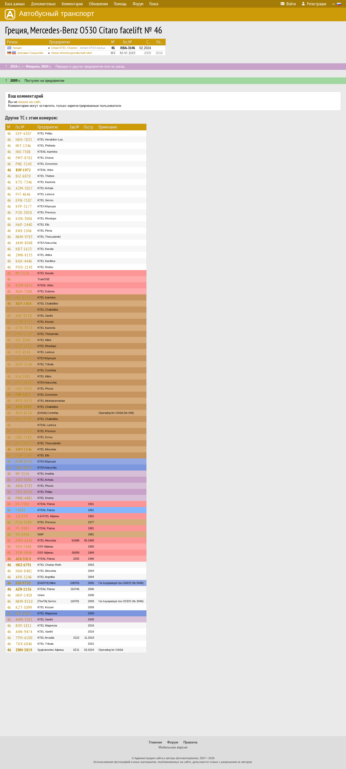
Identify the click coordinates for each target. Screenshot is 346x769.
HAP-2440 (24, 224)
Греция (17, 47)
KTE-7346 (24, 182)
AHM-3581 (24, 619)
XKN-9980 (24, 406)
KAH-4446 (24, 261)
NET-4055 (24, 443)
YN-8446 (23, 534)
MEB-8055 (24, 400)
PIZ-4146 (23, 352)
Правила (190, 742)
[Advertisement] (173, 696)
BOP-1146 (24, 364)
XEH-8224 (24, 412)
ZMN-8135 (24, 254)
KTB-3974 (24, 327)
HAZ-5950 (24, 388)
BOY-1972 (23, 169)
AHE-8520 (24, 315)
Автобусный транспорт (56, 13)
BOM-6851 (24, 285)
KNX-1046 (24, 230)
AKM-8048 (24, 242)
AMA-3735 (24, 485)
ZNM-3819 (24, 649)
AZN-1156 (23, 589)
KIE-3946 (23, 339)
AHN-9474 (24, 631)
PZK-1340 (24, 431)
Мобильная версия (173, 747)
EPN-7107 (24, 200)
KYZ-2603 (24, 358)
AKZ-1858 (24, 382)
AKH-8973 (24, 467)
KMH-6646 (24, 540)
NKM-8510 (24, 601)
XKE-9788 (24, 418)
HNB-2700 (24, 333)
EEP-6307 (24, 133)
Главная (155, 742)
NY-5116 (22, 273)
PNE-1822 (23, 394)
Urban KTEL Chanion (78, 47)
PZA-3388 (24, 522)
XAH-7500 (24, 291)
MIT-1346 (23, 145)
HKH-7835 (24, 139)
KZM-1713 (24, 321)
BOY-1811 (24, 625)
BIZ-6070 (23, 175)
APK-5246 (24, 576)
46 (9, 133)
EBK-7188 (24, 437)
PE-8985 (23, 528)
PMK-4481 (24, 497)
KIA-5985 (23, 376)
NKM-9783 (24, 236)
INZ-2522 (23, 297)
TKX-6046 (24, 643)
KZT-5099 (24, 607)
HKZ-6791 (23, 564)
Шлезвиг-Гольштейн (30, 52)
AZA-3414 (23, 558)
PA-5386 (22, 504)
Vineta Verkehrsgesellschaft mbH (71, 52)
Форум (172, 742)
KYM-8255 (24, 461)
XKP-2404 (23, 303)
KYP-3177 (24, 206)
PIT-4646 (23, 194)
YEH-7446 (24, 546)
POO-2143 (24, 267)
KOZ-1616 (24, 346)
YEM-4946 (24, 552)
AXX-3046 (24, 479)
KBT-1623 (24, 248)
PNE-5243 (24, 163)
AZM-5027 (24, 188)
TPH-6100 (24, 637)
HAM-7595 (24, 455)
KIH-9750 (23, 582)
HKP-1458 (24, 595)
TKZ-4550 (24, 491)
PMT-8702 (24, 157)
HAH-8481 (24, 570)
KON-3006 (24, 218)
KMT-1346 (24, 449)
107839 (22, 516)
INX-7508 (23, 151)
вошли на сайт (29, 102)
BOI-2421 (23, 613)
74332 (21, 510)
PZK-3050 (24, 212)
